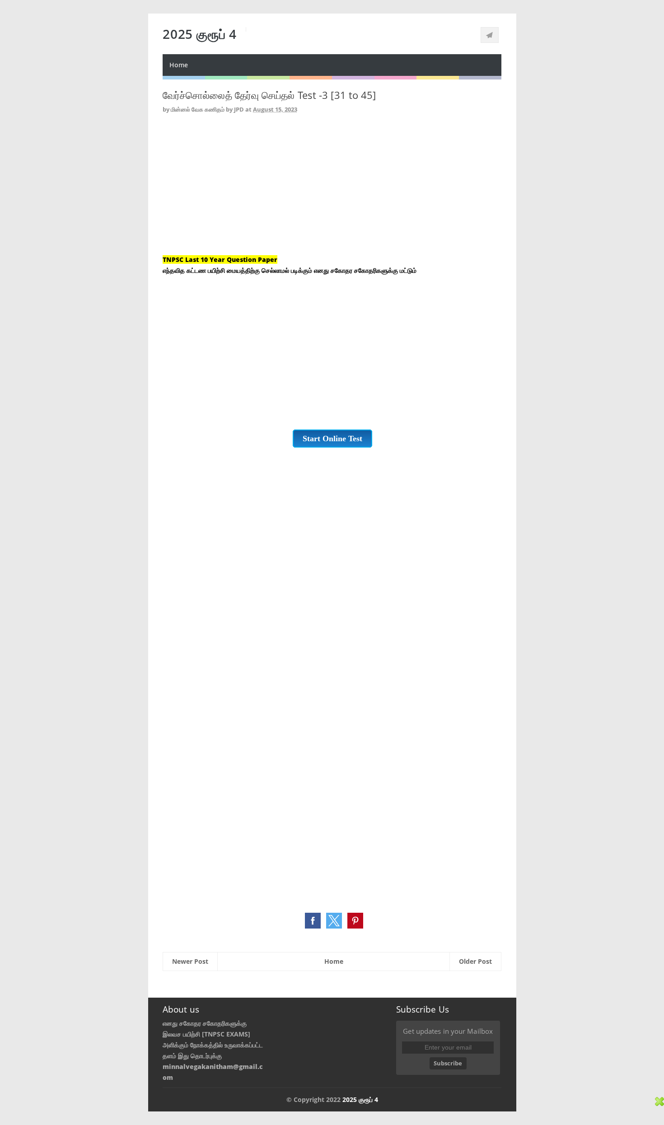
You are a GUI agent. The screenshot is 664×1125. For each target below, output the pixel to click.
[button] (313, 921)
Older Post (475, 961)
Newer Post (190, 961)
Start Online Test (332, 438)
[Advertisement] (332, 191)
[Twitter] (490, 35)
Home (178, 65)
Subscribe (448, 1063)
